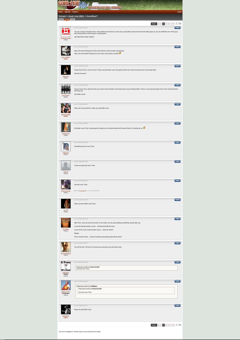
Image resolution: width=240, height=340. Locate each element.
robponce (65, 76)
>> (173, 23)
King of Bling (66, 57)
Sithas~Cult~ (65, 292)
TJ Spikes (65, 229)
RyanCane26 (65, 191)
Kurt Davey (66, 95)
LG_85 (66, 210)
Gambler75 (66, 134)
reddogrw (65, 272)
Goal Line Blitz (76, 16)
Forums (66, 19)
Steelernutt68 (65, 114)
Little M (65, 172)
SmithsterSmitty (65, 38)
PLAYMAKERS (66, 253)
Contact (75, 12)
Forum (62, 16)
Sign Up (67, 12)
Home (60, 12)
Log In (179, 12)
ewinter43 (65, 316)
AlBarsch (66, 153)
